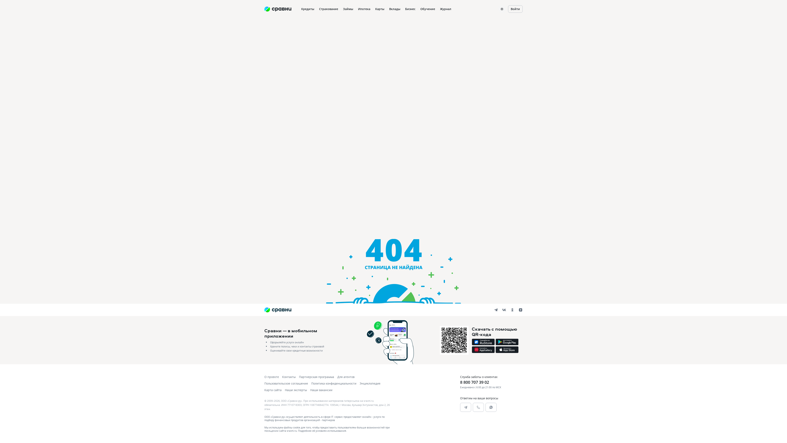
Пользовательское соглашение (286, 383)
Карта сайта (273, 390)
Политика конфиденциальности (333, 383)
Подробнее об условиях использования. (322, 430)
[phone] (478, 407)
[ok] (512, 310)
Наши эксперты (296, 390)
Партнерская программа (316, 377)
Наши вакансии (321, 390)
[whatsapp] (491, 407)
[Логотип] (277, 309)
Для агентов (346, 377)
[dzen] (521, 310)
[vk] (504, 310)
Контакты (289, 377)
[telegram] (496, 310)
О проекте (271, 377)
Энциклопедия (370, 383)
